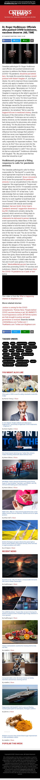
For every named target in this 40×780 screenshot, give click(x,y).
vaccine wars (19, 357)
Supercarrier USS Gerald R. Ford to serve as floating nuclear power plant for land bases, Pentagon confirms (19, 708)
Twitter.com (19, 324)
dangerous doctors (27, 354)
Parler (17, 40)
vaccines (5, 343)
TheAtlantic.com (8, 324)
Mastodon (8, 40)
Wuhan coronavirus (9, 361)
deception (32, 343)
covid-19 (33, 361)
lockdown (29, 350)
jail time (11, 350)
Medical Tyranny (16, 347)
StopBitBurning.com (10, 3)
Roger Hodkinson (8, 364)
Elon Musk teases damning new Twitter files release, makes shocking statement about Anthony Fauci (18, 453)
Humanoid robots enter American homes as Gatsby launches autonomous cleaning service (18, 678)
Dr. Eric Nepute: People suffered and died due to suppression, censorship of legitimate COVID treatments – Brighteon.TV (19, 424)
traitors (5, 350)
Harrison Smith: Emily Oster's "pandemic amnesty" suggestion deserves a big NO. (19, 208)
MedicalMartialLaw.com (17, 264)
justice (13, 343)
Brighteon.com (30, 324)
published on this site (26, 769)
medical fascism (8, 357)
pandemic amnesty (21, 364)
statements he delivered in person (15, 218)
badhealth (6, 354)
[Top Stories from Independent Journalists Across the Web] (20, 18)
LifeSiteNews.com (9, 322)
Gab (25, 40)
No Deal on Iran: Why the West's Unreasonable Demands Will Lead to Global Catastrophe (19, 580)
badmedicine (15, 354)
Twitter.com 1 (22, 322)
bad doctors (20, 350)
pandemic (6, 347)
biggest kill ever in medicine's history (16, 112)
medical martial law (22, 361)
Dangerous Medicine (30, 347)
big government (22, 343)
